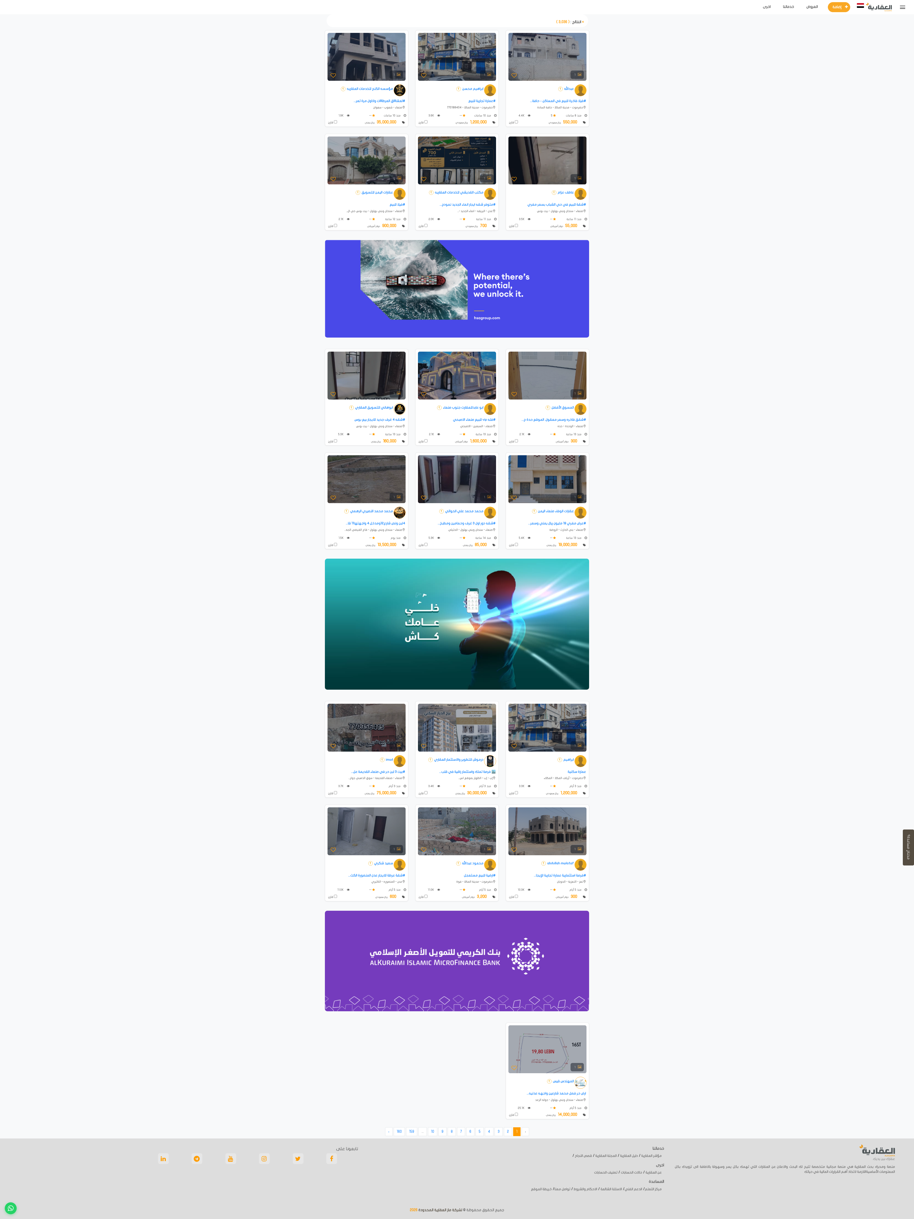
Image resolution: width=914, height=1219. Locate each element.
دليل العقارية (628, 1156)
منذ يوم (396, 537)
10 (432, 1131)
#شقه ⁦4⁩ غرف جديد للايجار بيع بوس (379, 419)
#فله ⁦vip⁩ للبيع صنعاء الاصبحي (474, 419)
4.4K (521, 115)
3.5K (522, 219)
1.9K (341, 115)
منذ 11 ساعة (574, 219)
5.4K (522, 537)
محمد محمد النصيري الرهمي (371, 511)
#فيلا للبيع (397, 204)
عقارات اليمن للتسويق (377, 192)
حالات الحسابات (631, 1172)
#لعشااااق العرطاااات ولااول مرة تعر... (379, 101)
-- (461, 115)
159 (411, 1131)
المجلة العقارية (606, 1156)
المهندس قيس (563, 1081)
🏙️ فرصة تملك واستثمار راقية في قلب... (467, 772)
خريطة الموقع (541, 1189)
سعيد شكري (383, 863)
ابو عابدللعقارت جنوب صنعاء (462, 407)
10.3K (521, 889)
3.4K (431, 786)
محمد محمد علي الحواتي (463, 511)
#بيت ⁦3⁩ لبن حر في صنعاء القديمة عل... (378, 772)
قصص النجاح (583, 1156)
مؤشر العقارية (651, 1156)
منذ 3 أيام (575, 786)
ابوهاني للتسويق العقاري (373, 407)
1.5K (341, 537)
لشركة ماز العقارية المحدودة (439, 1210)
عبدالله (568, 89)
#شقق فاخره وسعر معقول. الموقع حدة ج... (554, 419)
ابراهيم (568, 759)
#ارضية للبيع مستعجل (480, 875)
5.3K (341, 434)
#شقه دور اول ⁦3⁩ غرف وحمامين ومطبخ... (467, 523)
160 (399, 1131)
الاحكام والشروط (585, 1189)
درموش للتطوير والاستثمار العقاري (458, 759)
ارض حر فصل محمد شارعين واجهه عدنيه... (556, 1093)
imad (389, 759)
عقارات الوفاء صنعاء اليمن (555, 511)
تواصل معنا (562, 1189)
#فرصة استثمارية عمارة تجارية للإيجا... (560, 875)
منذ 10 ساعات (483, 115)
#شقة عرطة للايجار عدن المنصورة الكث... (376, 875)
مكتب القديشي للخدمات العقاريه (458, 192)
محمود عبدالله (472, 863)
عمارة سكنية (577, 772)
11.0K (431, 889)
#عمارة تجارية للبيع (482, 101)
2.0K (431, 219)
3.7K (341, 786)
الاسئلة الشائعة (611, 1189)
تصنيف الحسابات (605, 1172)
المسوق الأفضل (562, 407)
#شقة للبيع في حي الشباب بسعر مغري (556, 204)
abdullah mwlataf (560, 863)
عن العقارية (653, 1172)
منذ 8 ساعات (574, 115)
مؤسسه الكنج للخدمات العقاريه (369, 89)
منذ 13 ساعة (574, 434)
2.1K (341, 219)
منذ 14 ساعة (483, 537)
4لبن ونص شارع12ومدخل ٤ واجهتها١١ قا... (375, 523)
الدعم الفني (633, 1189)
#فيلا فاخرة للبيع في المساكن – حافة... (558, 101)
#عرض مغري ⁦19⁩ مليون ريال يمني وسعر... (557, 523)
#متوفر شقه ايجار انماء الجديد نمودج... (468, 204)
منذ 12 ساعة (393, 219)
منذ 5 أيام (575, 889)
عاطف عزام (565, 192)
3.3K (522, 786)
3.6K (431, 115)
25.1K (521, 1108)
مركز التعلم (653, 1189)
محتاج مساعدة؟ (908, 847)
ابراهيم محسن (472, 89)
